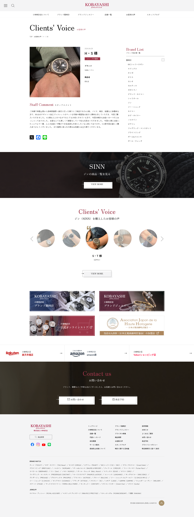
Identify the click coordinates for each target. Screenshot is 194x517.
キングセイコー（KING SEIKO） (137, 474)
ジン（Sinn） (55, 471)
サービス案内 (94, 445)
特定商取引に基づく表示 (150, 448)
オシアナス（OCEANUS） (62, 481)
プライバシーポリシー (150, 445)
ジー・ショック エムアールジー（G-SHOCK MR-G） (129, 477)
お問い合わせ (77, 399)
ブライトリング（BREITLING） (40, 468)
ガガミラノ (132, 90)
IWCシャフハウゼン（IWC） (111, 465)
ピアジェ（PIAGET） (91, 465)
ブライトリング (134, 132)
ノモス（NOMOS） (68, 471)
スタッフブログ (153, 14)
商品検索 (41, 437)
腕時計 (129, 60)
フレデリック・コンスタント (139, 128)
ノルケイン (132, 119)
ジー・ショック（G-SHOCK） (40, 481)
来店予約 (119, 399)
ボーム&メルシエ (135, 136)
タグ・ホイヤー (134, 115)
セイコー (131, 111)
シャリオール (133, 98)
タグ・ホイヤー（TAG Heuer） (56, 465)
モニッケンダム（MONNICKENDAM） (114, 493)
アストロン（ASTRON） (82, 477)
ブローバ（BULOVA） (101, 477)
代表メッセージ (95, 437)
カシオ (130, 81)
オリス (130, 77)
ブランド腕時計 (63, 14)
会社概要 (93, 441)
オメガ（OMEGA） (75, 465)
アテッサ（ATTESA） (80, 481)
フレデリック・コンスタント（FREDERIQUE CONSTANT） (50, 474)
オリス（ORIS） (126, 471)
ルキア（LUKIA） (111, 481)
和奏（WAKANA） (136, 493)
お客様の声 (130, 14)
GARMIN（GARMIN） (126, 481)
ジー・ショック (134, 107)
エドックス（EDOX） (111, 471)
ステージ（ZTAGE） (37, 484)
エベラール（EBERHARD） (39, 471)
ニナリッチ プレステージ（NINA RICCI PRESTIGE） (81, 493)
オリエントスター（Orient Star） (114, 484)
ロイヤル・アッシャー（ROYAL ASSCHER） (45, 493)
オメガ (130, 72)
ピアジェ (131, 124)
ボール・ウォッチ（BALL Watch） (89, 471)
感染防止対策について (97, 448)
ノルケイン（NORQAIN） (62, 468)
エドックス (132, 68)
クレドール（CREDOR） (113, 468)
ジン (129, 102)
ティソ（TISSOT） (36, 465)
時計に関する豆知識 (122, 448)
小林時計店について (41, 14)
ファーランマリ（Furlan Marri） (135, 468)
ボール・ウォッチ (135, 141)
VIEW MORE (97, 184)
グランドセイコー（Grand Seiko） (135, 465)
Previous (33, 238)
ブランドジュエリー (86, 14)
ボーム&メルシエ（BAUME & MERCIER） (87, 468)
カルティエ (132, 85)
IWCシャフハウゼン (136, 64)
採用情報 (145, 426)
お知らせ (145, 430)
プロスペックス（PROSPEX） (61, 477)
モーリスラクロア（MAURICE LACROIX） (88, 474)
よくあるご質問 (147, 433)
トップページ (92, 426)
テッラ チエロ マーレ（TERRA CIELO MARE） (62, 484)
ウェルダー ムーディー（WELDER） (149, 481)
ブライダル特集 (120, 433)
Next (161, 238)
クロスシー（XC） (96, 481)
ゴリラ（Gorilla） (134, 484)
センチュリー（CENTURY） (90, 484)
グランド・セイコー (136, 94)
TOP (31, 37)
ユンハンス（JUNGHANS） (114, 474)
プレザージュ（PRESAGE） (39, 477)
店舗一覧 (108, 14)
